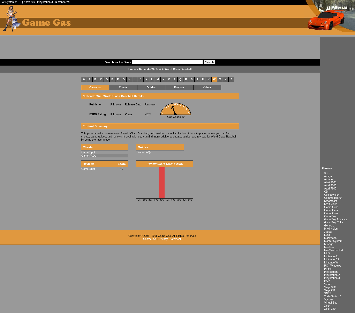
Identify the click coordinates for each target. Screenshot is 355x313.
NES (327, 253)
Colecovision (331, 194)
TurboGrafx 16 (332, 296)
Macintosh (330, 237)
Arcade (328, 179)
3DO (327, 173)
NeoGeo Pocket (333, 250)
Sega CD (329, 290)
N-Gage (328, 244)
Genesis (329, 225)
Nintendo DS (331, 259)
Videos (207, 87)
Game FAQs (88, 155)
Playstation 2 (332, 274)
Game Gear (331, 210)
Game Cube (331, 207)
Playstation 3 (45, 1)
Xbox (327, 305)
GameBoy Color (333, 222)
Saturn (328, 284)
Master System (333, 241)
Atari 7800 (330, 188)
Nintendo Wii (62, 1)
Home (132, 69)
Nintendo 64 (331, 256)
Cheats (123, 87)
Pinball (328, 268)
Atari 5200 (330, 185)
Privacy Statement (170, 238)
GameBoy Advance (335, 219)
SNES (328, 293)
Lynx (327, 234)
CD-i (326, 191)
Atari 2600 (330, 182)
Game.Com (331, 213)
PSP (327, 281)
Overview (95, 87)
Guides (151, 87)
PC (19, 1)
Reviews (179, 87)
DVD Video (330, 204)
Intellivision (331, 228)
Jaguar (328, 231)
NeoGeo (329, 247)
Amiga (328, 176)
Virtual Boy (330, 302)
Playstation (331, 271)
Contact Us (150, 238)
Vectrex (328, 299)
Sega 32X (330, 287)
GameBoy (330, 216)
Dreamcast (330, 200)
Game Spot (88, 152)
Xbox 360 (29, 1)
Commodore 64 (333, 197)
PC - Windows (332, 265)
